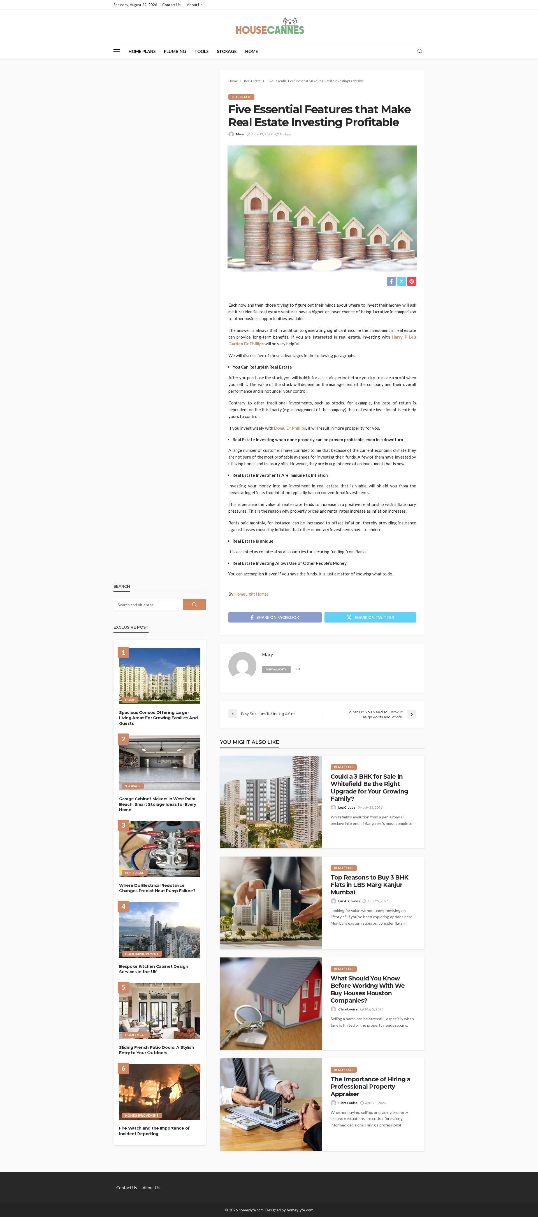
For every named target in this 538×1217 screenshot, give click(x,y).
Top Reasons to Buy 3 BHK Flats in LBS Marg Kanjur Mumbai (369, 885)
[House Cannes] (269, 26)
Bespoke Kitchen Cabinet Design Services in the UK (153, 969)
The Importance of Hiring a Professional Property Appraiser (370, 1087)
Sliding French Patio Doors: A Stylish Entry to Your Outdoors (156, 1050)
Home (251, 51)
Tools (201, 51)
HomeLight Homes (251, 593)
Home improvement (142, 953)
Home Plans (142, 51)
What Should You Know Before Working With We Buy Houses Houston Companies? (368, 989)
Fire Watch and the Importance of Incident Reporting (154, 1131)
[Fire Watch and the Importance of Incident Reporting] (159, 1092)
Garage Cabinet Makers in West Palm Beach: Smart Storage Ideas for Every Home (157, 804)
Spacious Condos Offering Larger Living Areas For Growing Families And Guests (158, 718)
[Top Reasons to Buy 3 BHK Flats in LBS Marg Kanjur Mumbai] (271, 903)
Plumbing (175, 51)
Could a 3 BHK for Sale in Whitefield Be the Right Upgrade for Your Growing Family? (369, 787)
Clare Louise (348, 1009)
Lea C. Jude (346, 807)
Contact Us (171, 5)
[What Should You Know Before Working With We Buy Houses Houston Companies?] (271, 1003)
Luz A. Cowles (349, 901)
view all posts (276, 669)
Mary (240, 134)
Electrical (134, 872)
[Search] (420, 51)
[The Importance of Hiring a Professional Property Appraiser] (271, 1104)
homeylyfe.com (300, 1210)
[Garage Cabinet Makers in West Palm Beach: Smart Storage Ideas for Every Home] (159, 763)
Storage (227, 51)
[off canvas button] (116, 51)
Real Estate (241, 97)
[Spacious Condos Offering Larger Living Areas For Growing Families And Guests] (159, 676)
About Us (194, 5)
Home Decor (136, 1034)
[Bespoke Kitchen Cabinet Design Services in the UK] (159, 930)
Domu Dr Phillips (290, 428)
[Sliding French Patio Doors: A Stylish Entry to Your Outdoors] (159, 1011)
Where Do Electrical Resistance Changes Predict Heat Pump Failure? (157, 888)
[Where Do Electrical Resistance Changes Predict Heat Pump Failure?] (159, 849)
